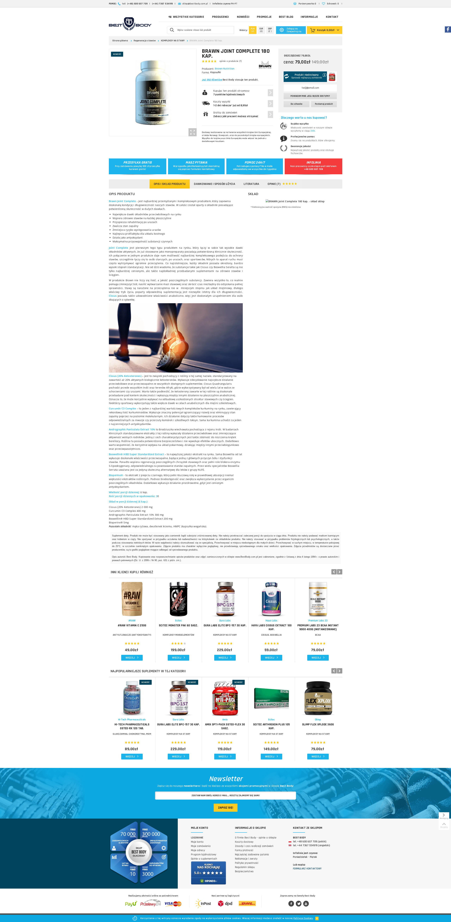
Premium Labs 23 (318, 620)
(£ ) (270, 30)
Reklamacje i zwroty (246, 858)
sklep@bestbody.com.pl (195, 3)
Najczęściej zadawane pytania (252, 854)
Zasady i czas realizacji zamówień (254, 846)
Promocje (264, 17)
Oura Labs (225, 620)
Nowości (243, 17)
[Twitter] (298, 904)
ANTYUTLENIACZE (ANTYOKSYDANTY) (132, 635)
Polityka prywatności (246, 863)
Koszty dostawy (244, 842)
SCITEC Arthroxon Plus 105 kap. (271, 726)
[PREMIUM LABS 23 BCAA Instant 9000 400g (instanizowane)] (318, 597)
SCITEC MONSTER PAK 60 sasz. (178, 625)
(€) (261, 30)
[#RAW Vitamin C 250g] (132, 597)
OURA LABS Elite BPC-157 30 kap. (225, 625)
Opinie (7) (274, 184)
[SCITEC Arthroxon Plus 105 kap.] (271, 696)
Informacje (309, 17)
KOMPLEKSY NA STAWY (173, 40)
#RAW (131, 620)
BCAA (318, 635)
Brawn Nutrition (224, 69)
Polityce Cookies (303, 918)
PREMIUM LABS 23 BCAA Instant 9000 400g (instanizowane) (318, 627)
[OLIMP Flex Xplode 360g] (318, 696)
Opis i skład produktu (170, 184)
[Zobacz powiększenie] (193, 132)
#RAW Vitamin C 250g (132, 625)
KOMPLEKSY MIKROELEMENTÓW (178, 635)
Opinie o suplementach (204, 858)
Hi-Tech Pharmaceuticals (132, 719)
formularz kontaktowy (203, 169)
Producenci (220, 17)
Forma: (205, 72)
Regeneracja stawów (145, 40)
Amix (225, 719)
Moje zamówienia (201, 846)
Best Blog (286, 17)
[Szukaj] (172, 29)
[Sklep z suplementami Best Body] (130, 24)
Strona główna (120, 40)
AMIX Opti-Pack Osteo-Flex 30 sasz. (225, 726)
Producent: (208, 69)
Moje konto (197, 842)
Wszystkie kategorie (188, 17)
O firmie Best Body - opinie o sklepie (255, 837)
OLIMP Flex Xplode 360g (318, 724)
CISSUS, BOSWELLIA (271, 635)
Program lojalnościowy (203, 854)
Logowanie (197, 837)
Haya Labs (271, 620)
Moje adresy (198, 850)
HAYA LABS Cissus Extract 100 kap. (271, 627)
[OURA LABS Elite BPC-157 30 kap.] (225, 597)
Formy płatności (244, 850)
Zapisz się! (225, 808)
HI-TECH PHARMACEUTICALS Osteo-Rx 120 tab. (132, 726)
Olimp (318, 719)
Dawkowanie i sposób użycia (214, 184)
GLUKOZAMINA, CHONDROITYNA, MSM (132, 734)
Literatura (251, 184)
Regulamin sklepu (245, 867)
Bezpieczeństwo (244, 871)
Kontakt (332, 17)
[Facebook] (291, 904)
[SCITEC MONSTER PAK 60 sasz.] (178, 597)
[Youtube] (306, 904)
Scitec (178, 620)
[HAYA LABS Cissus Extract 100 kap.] (271, 597)
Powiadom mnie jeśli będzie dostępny (310, 96)
